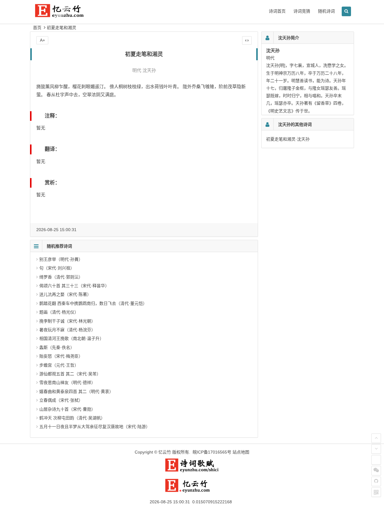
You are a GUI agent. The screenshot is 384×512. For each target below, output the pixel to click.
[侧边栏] (247, 40)
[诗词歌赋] (192, 471)
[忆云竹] (66, 15)
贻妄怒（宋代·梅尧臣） (61, 356)
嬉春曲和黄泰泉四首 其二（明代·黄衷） (76, 391)
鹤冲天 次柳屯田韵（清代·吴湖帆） (72, 417)
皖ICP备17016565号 (212, 452)
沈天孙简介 (288, 37)
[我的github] (376, 481)
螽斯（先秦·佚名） (56, 347)
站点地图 (240, 452)
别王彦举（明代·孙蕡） (61, 259)
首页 (37, 27)
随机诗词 (326, 11)
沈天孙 (149, 70)
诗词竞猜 (301, 11)
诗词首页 (277, 11)
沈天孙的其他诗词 (295, 124)
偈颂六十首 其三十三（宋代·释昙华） (74, 285)
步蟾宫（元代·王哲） (59, 365)
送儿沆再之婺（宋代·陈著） (65, 294)
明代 (136, 70)
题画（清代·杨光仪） (59, 312)
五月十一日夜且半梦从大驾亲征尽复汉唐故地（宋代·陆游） (94, 426)
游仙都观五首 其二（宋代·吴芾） (70, 373)
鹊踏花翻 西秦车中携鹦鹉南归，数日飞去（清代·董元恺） (93, 303)
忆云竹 (164, 452)
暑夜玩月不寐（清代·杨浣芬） (67, 329)
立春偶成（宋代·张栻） (61, 400)
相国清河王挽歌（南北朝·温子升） (71, 338)
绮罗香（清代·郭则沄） (61, 277)
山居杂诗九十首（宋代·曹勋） (67, 409)
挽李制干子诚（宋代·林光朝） (67, 321)
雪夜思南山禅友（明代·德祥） (67, 382)
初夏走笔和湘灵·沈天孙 (288, 139)
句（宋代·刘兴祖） (56, 268)
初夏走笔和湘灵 (61, 27)
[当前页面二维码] (376, 492)
